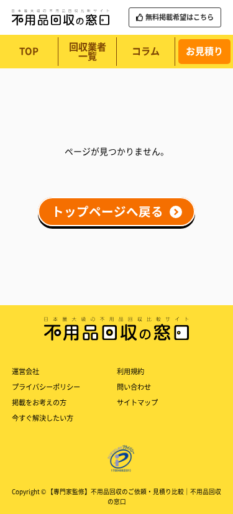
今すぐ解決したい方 (42, 418)
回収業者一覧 (87, 51)
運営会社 (25, 371)
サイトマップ (137, 402)
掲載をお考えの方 (39, 402)
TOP (29, 51)
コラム (146, 51)
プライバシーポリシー (46, 386)
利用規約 (130, 371)
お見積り (204, 51)
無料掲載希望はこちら (179, 17)
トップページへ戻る (107, 212)
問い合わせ (134, 386)
